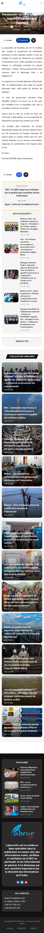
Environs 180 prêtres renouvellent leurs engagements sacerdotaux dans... (28, 771)
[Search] (41, 3)
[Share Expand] (33, 40)
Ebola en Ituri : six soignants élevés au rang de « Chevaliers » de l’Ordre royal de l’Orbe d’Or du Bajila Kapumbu (29, 225)
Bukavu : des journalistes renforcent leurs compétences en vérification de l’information (21, 477)
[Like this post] (20, 174)
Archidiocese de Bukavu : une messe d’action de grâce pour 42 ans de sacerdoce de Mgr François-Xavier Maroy (20, 663)
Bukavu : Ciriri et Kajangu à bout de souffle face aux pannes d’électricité (21, 508)
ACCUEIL (10, 928)
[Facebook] (18, 882)
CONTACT (33, 928)
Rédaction (16, 26)
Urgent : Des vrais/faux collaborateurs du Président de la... (29, 809)
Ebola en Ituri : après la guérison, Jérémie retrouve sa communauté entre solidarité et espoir (29, 296)
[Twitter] (22, 882)
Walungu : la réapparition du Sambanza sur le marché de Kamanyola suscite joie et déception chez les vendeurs (18, 444)
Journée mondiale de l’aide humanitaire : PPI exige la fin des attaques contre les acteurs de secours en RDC (20, 694)
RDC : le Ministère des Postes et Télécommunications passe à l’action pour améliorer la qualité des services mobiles (20, 412)
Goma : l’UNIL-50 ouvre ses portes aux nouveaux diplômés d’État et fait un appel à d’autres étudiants (21, 728)
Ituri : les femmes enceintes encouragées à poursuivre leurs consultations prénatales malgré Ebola (28, 247)
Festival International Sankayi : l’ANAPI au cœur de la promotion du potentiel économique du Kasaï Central (21, 538)
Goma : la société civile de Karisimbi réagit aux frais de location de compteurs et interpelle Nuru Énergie (22, 632)
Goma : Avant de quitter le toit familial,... (30, 797)
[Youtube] (26, 882)
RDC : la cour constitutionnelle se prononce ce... (28, 784)
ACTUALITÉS (21, 928)
